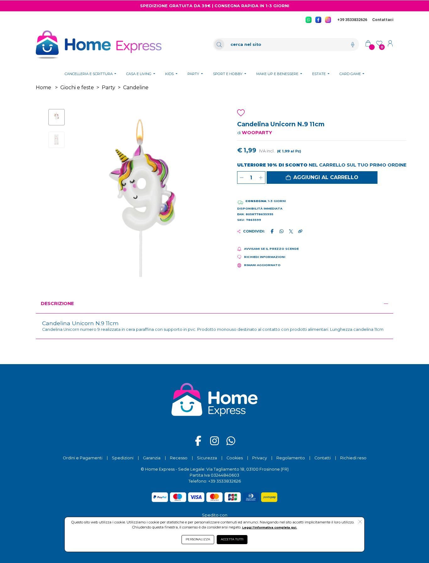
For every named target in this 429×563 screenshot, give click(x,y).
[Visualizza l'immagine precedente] (200, 199)
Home (43, 87)
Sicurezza (207, 458)
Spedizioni (122, 458)
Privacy (259, 458)
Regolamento (290, 458)
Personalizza (198, 539)
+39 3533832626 (352, 19)
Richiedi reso (353, 458)
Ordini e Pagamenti (82, 458)
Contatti (322, 458)
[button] (322, 177)
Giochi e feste (77, 87)
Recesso (178, 458)
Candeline (136, 87)
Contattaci (382, 19)
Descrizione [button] (57, 303)
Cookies (234, 458)
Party (108, 87)
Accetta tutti (232, 539)
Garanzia (151, 458)
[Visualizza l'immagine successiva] (86, 199)
